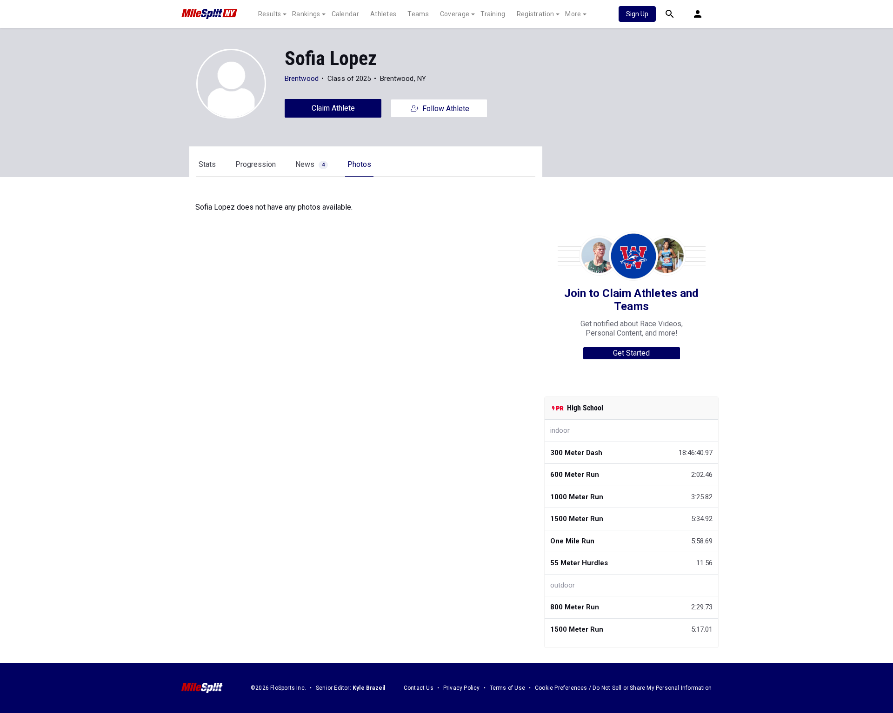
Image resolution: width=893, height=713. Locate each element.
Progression (255, 164)
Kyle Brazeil (369, 688)
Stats (207, 164)
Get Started (631, 353)
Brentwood (302, 78)
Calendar (345, 14)
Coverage (454, 14)
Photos (359, 164)
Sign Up (637, 14)
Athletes (383, 14)
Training (492, 14)
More (573, 14)
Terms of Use (507, 688)
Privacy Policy (461, 688)
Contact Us (418, 688)
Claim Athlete (333, 108)
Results (269, 14)
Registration (535, 14)
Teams (418, 14)
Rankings (306, 14)
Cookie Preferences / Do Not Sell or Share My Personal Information (623, 688)
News (310, 164)
